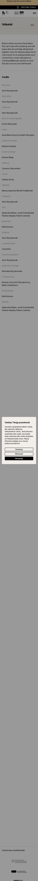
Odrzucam (19, 454)
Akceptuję (19, 458)
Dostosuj (19, 449)
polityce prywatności (12, 443)
